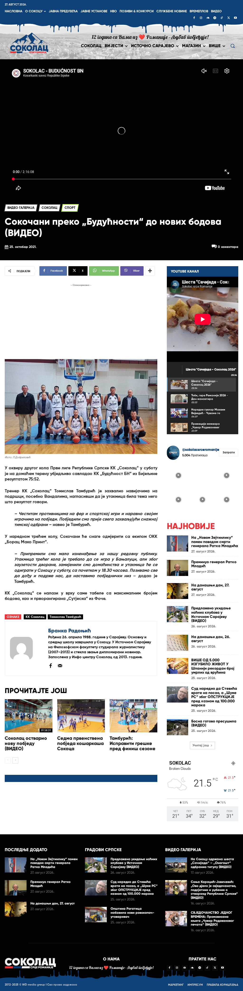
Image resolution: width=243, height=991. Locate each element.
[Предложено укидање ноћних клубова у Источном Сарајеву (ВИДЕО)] (177, 614)
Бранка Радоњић (69, 630)
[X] (228, 18)
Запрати (229, 452)
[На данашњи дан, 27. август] (177, 591)
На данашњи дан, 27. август (210, 587)
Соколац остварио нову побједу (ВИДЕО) (26, 743)
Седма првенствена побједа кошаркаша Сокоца (80, 743)
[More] (150, 271)
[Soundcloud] (208, 18)
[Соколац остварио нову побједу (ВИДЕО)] (28, 716)
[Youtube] (235, 18)
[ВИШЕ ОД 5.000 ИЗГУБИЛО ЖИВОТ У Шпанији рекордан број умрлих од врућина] (177, 666)
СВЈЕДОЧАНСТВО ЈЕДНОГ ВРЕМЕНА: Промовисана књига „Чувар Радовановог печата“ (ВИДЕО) (212, 919)
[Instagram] (201, 18)
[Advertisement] (81, 321)
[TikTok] (221, 18)
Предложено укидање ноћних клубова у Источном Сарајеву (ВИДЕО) (211, 614)
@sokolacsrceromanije (200, 450)
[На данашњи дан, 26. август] (177, 643)
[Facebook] (194, 18)
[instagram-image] (178, 475)
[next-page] (15, 760)
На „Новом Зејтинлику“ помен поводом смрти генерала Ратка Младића (214, 541)
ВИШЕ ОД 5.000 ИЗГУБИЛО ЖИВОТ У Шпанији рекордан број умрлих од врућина (212, 666)
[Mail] (60, 665)
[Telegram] (215, 18)
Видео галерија (20, 208)
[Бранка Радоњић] (26, 648)
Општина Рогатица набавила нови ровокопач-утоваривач (132, 913)
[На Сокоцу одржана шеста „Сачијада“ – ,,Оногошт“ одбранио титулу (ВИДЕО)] (176, 865)
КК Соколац (35, 617)
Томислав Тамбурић (65, 617)
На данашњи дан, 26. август (210, 639)
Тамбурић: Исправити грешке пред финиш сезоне (132, 743)
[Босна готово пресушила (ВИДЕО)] (177, 727)
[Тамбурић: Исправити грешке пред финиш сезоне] (133, 716)
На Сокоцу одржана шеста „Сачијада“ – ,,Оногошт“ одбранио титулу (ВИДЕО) (212, 863)
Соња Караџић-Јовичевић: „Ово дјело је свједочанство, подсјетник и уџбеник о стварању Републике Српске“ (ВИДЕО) (214, 890)
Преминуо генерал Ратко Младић (213, 564)
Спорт (70, 208)
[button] (232, 45)
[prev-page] (8, 760)
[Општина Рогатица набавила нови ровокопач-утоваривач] (96, 914)
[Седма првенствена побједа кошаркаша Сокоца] (81, 716)
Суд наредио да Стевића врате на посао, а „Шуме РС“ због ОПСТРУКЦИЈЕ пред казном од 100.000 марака (214, 696)
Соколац (49, 208)
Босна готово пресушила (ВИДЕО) (213, 723)
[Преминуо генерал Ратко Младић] (177, 568)
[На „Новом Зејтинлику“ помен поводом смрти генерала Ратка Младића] (177, 543)
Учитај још (200, 745)
